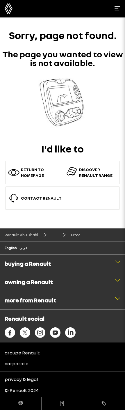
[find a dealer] (62, 403)
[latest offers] (103, 403)
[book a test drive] (20, 403)
